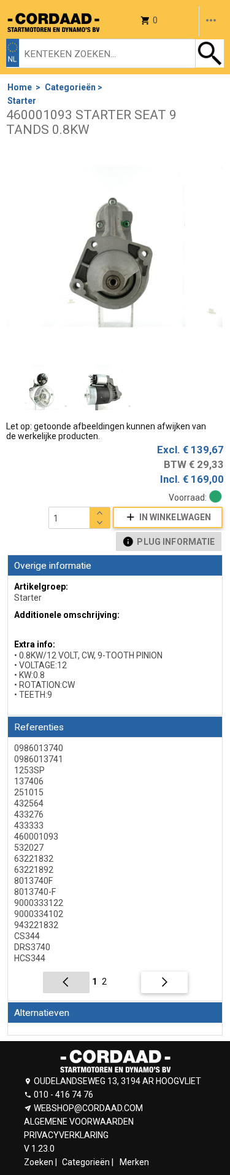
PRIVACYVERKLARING (66, 1135)
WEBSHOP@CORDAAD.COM (88, 1108)
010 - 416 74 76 (63, 1094)
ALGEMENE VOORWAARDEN (79, 1121)
